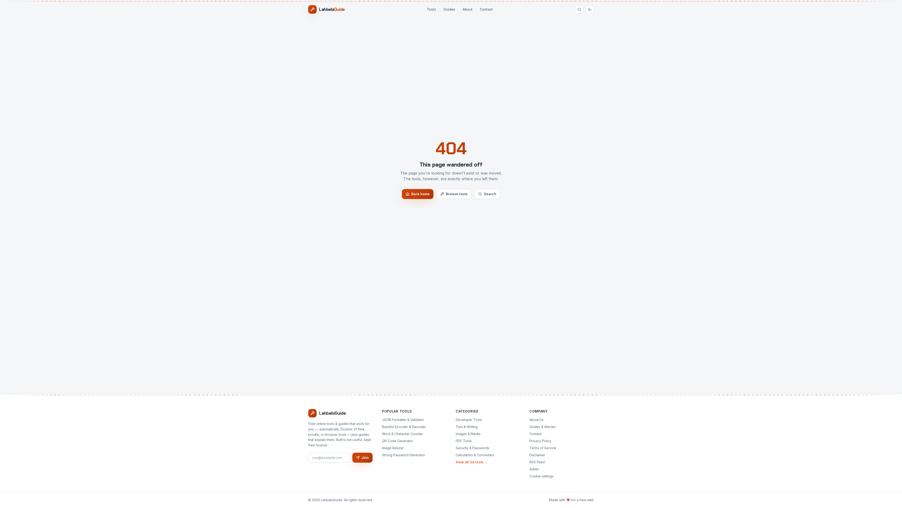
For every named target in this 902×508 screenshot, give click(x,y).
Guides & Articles (542, 427)
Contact (486, 9)
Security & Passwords (472, 448)
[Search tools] (579, 9)
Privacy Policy (540, 441)
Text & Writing (467, 427)
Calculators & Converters (475, 455)
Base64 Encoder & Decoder (404, 427)
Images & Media (468, 434)
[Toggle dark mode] (589, 9)
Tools (431, 9)
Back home (420, 194)
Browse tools (456, 194)
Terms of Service (542, 448)
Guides (449, 9)
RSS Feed (537, 462)
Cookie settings (541, 476)
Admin (534, 469)
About (467, 9)
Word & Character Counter (402, 434)
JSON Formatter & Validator (403, 420)
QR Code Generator (397, 441)
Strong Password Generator (403, 455)
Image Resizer (393, 448)
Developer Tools (469, 420)
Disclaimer (537, 455)
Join (365, 458)
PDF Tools (464, 441)
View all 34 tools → (472, 462)
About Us (536, 420)
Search (490, 194)
